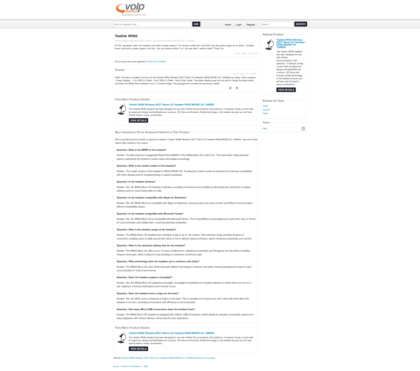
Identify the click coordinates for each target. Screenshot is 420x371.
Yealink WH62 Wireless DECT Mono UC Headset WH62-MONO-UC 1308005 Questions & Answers (168, 357)
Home (228, 24)
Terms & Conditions (131, 366)
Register (251, 24)
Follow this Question (156, 61)
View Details (138, 120)
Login (239, 24)
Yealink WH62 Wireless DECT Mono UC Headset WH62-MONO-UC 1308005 (171, 104)
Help (265, 128)
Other (265, 113)
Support (266, 109)
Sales (265, 106)
